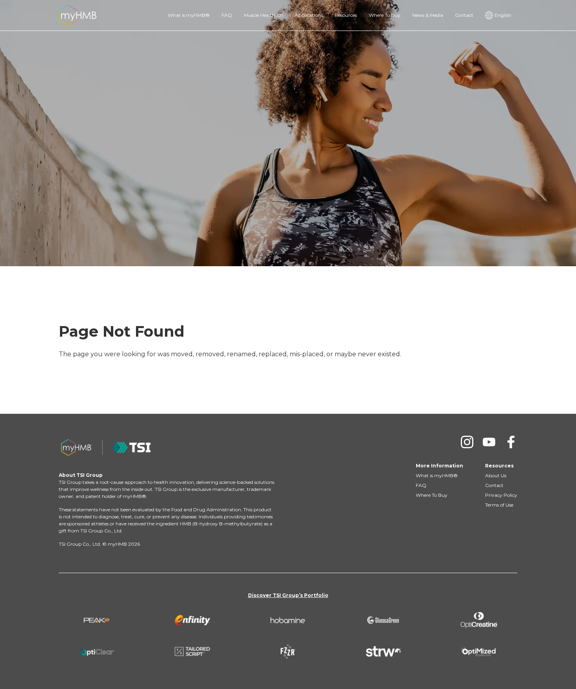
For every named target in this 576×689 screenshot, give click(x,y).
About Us (495, 475)
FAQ (226, 15)
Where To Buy (384, 15)
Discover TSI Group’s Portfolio (288, 595)
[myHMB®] (77, 14)
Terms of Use (499, 505)
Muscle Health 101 (263, 15)
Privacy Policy (501, 495)
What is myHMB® (189, 15)
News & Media (427, 15)
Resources (346, 15)
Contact (464, 15)
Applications (309, 15)
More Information (439, 466)
